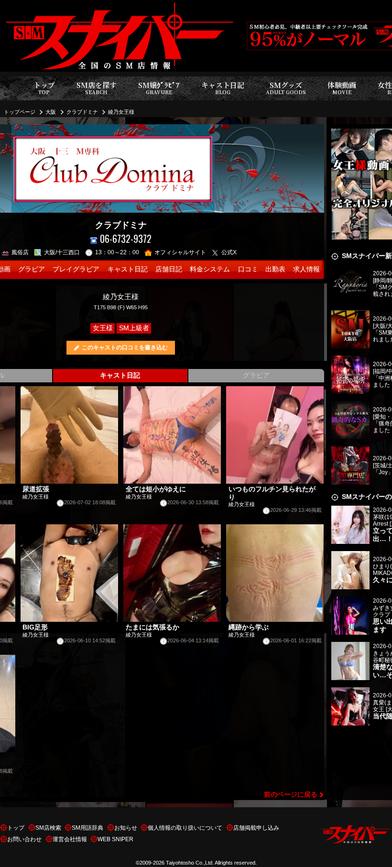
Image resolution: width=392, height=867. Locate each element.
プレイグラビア (76, 269)
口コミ (248, 269)
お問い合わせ (24, 839)
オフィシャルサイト (180, 252)
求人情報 (306, 269)
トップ (44, 88)
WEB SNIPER (115, 839)
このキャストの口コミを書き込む (125, 347)
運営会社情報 (70, 839)
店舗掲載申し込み (256, 827)
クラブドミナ (82, 112)
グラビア (31, 269)
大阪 (50, 112)
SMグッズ (286, 88)
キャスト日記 (222, 88)
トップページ (19, 112)
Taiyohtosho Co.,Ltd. (190, 863)
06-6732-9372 (126, 239)
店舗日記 (168, 269)
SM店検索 (48, 827)
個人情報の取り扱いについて (185, 827)
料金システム (210, 269)
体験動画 (341, 88)
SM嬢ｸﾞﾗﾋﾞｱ (159, 88)
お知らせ (125, 827)
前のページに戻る (290, 794)
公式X (229, 252)
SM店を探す (96, 88)
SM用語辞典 (87, 827)
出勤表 (275, 269)
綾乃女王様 (121, 112)
